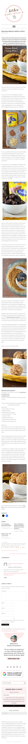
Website (3, 613)
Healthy (24, 543)
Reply (5, 577)
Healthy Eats (3, 544)
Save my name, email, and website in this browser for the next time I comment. (12, 621)
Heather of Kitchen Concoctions (15, 563)
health (21, 543)
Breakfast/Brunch (9, 543)
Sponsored (11, 546)
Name (3, 602)
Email (3, 608)
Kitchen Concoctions (10, 544)
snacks (8, 546)
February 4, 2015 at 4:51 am (15, 567)
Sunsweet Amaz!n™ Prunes (13, 317)
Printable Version (5, 395)
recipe (5, 546)
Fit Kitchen (15, 543)
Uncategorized (16, 546)
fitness (18, 543)
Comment (4, 591)
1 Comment (5, 542)
